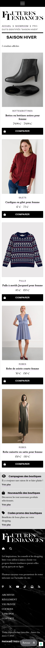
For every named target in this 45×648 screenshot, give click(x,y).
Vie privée (8, 604)
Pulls (22, 281)
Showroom (21, 26)
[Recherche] (10, 548)
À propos (8, 613)
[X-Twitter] (10, 586)
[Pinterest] (3, 586)
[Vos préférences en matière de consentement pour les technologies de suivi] (41, 644)
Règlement (9, 599)
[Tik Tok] (25, 586)
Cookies (7, 609)
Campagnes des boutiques (25, 476)
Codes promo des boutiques (25, 513)
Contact (8, 618)
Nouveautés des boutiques (24, 493)
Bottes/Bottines (22, 111)
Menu (22, 3)
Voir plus (6, 484)
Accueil (6, 26)
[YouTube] (17, 586)
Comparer (22, 131)
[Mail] (32, 586)
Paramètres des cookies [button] (19, 642)
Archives (8, 594)
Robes (22, 364)
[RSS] (39, 586)
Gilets (22, 198)
